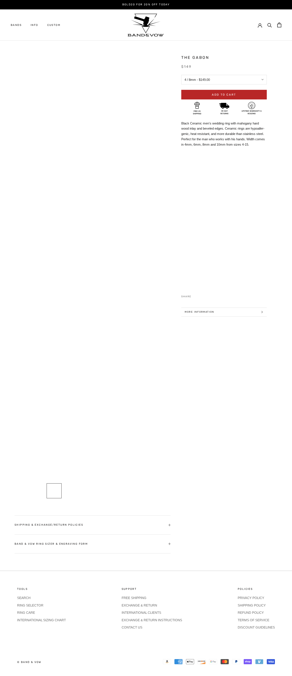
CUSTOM (53, 25)
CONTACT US (132, 627)
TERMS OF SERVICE (253, 620)
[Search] (269, 25)
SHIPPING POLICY (252, 605)
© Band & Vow (29, 662)
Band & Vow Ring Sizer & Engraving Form (51, 543)
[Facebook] (195, 295)
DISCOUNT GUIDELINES (256, 627)
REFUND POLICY (251, 612)
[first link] (279, 24)
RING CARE (26, 612)
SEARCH (24, 598)
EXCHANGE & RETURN (139, 605)
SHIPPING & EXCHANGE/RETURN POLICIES (49, 524)
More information (199, 312)
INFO (34, 25)
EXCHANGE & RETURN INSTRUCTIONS (152, 620)
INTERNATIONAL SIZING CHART (41, 620)
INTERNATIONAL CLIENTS (141, 612)
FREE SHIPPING (134, 598)
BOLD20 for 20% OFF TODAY (146, 4)
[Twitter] (201, 295)
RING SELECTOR (30, 605)
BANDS (16, 25)
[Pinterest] (206, 295)
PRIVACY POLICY (251, 598)
